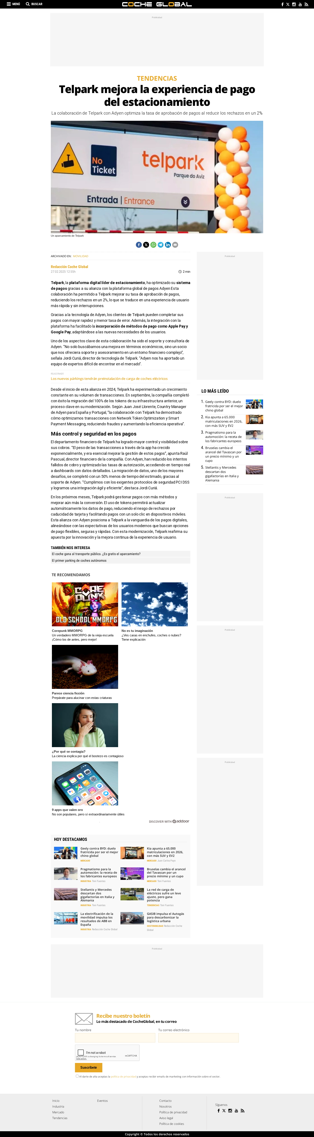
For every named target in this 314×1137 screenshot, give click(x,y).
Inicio (55, 1101)
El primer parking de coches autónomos (79, 560)
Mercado (85, 860)
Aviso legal (166, 1118)
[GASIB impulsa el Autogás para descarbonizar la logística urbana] (132, 918)
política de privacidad (123, 1076)
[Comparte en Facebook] (139, 245)
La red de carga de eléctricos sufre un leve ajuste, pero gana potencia (164, 895)
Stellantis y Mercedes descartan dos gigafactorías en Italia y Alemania (97, 895)
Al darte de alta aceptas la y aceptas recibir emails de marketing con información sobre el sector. (149, 1076)
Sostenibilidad (155, 926)
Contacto (165, 1101)
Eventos (102, 1101)
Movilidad (80, 256)
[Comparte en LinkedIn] (168, 245)
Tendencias (153, 905)
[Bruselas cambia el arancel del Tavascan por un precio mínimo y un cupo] (132, 873)
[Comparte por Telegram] (161, 245)
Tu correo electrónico (173, 1030)
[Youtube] (300, 4)
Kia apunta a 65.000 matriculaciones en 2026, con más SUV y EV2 (165, 852)
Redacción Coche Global (69, 266)
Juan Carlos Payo (166, 860)
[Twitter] (287, 4)
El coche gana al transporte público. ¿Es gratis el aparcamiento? (96, 554)
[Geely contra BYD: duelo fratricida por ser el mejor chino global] (66, 853)
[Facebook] (281, 4)
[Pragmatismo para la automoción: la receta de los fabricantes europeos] (66, 873)
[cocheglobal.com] (157, 4)
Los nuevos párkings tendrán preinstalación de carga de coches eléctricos (109, 378)
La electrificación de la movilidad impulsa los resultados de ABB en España (97, 919)
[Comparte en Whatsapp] (153, 245)
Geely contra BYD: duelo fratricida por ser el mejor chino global (99, 852)
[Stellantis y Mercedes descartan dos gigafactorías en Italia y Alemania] (66, 894)
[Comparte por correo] (175, 245)
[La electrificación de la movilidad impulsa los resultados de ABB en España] (66, 918)
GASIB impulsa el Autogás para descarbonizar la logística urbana (165, 917)
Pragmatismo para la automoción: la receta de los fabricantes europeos (99, 872)
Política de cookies (171, 1124)
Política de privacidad (173, 1112)
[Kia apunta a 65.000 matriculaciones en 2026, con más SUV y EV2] (132, 853)
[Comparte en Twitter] (146, 245)
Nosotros (165, 1106)
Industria (86, 881)
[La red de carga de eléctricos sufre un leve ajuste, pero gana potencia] (132, 894)
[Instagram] (293, 4)
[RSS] (306, 4)
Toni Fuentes (98, 881)
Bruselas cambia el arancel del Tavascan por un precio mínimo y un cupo (166, 872)
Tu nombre (83, 1030)
